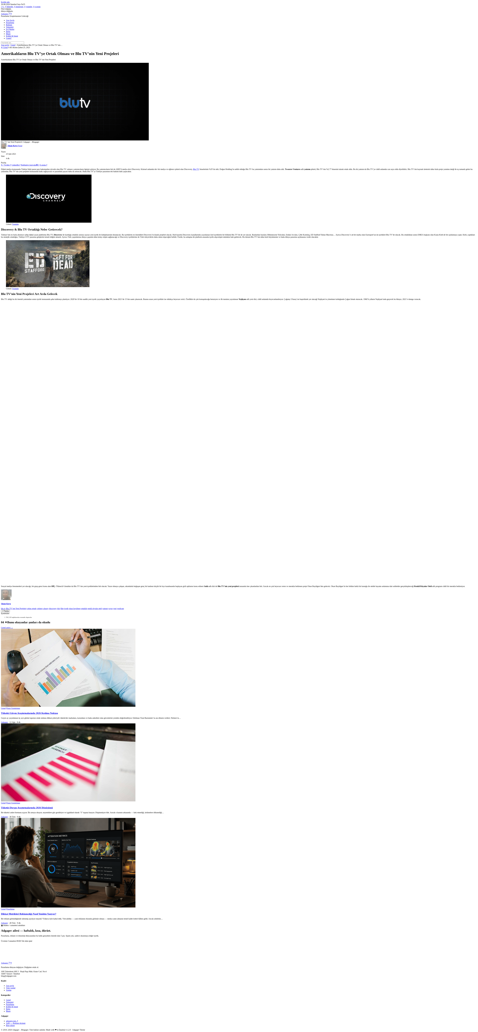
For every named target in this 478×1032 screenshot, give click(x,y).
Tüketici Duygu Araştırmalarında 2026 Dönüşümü (27, 807)
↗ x (2, 7)
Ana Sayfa (10, 20)
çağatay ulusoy (43, 608)
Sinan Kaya (6, 604)
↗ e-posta (36, 7)
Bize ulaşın (10, 1025)
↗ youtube (28, 7)
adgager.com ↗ (12, 1021)
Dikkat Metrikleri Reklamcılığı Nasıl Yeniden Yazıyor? (28, 914)
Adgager (6, 14)
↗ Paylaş (5, 611)
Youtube (15, 224)
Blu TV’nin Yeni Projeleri (16, 608)
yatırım (105, 608)
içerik (66, 608)
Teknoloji (9, 27)
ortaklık (84, 608)
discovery (53, 608)
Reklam (9, 25)
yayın (110, 608)
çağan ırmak (31, 608)
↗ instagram (18, 7)
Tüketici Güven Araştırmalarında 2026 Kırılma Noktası (29, 713)
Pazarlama (10, 23)
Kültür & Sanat (12, 36)
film (62, 608)
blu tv (3, 608)
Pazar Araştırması (13, 708)
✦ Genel (4, 47)
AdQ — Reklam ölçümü (15, 1023)
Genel (13, 45)
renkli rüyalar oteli (95, 608)
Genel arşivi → (7, 628)
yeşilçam (120, 608)
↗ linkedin (9, 7)
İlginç (8, 31)
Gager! (8, 38)
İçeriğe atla (5, 2)
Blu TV (196, 169)
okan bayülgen (75, 608)
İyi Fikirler (10, 29)
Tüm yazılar (10, 988)
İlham (8, 34)
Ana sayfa (5, 45)
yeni (115, 608)
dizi (58, 608)
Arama (8, 990)
